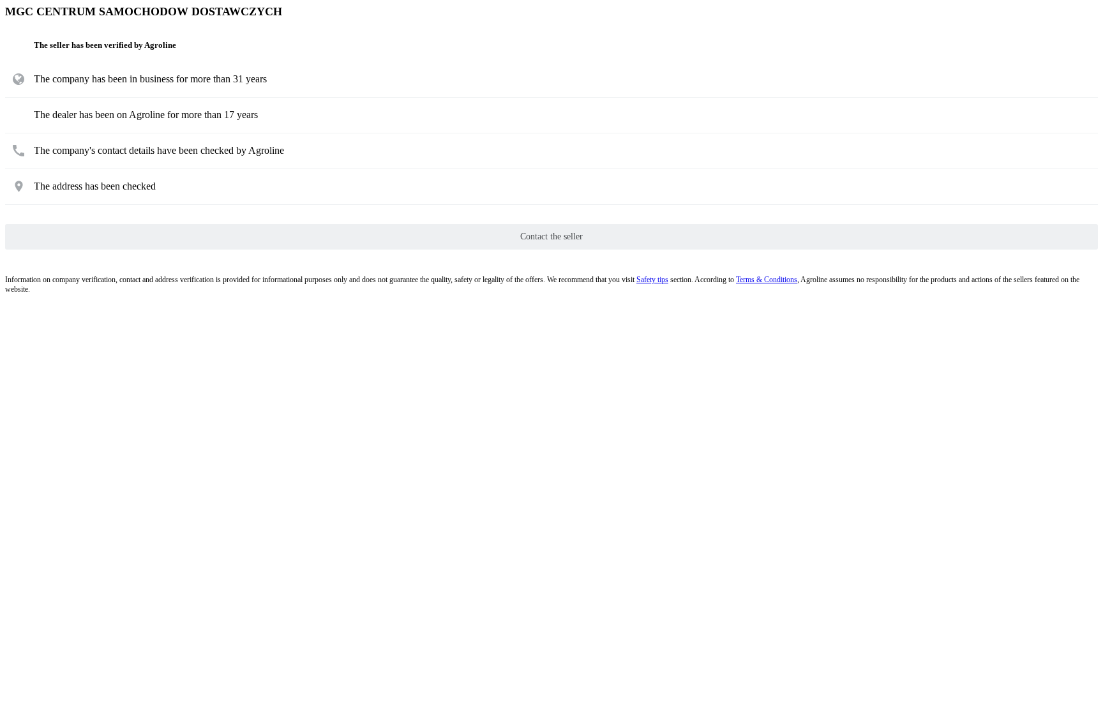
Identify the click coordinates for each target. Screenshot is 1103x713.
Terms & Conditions (766, 279)
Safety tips (652, 279)
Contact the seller (551, 236)
